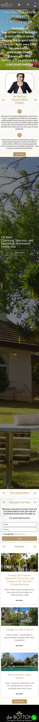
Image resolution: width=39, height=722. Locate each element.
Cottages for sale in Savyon (19, 629)
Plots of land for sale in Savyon (19, 676)
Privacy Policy (19, 534)
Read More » (19, 600)
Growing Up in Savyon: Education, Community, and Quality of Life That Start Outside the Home (19, 580)
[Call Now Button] (34, 717)
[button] (19, 4)
